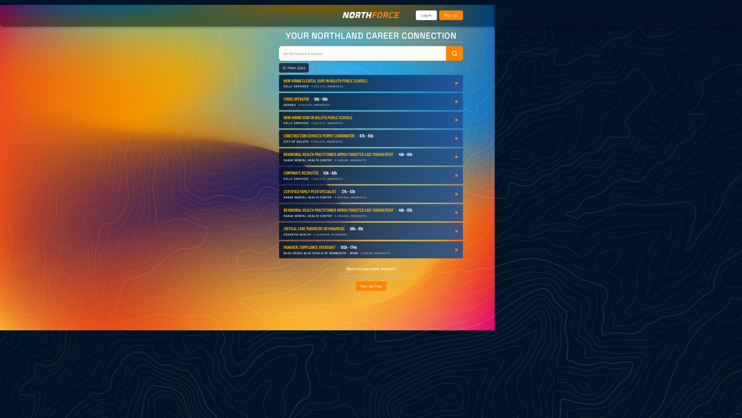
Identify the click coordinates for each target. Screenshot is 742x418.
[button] (371, 84)
